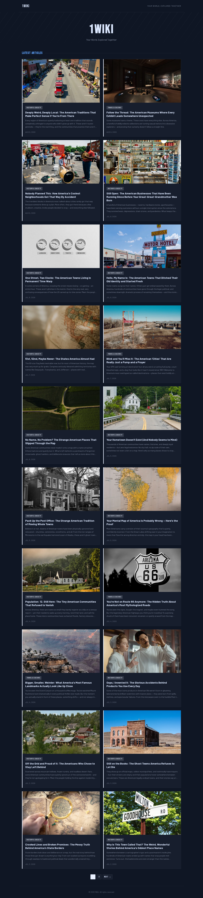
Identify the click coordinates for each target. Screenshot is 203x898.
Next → (107, 876)
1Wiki (25, 6)
